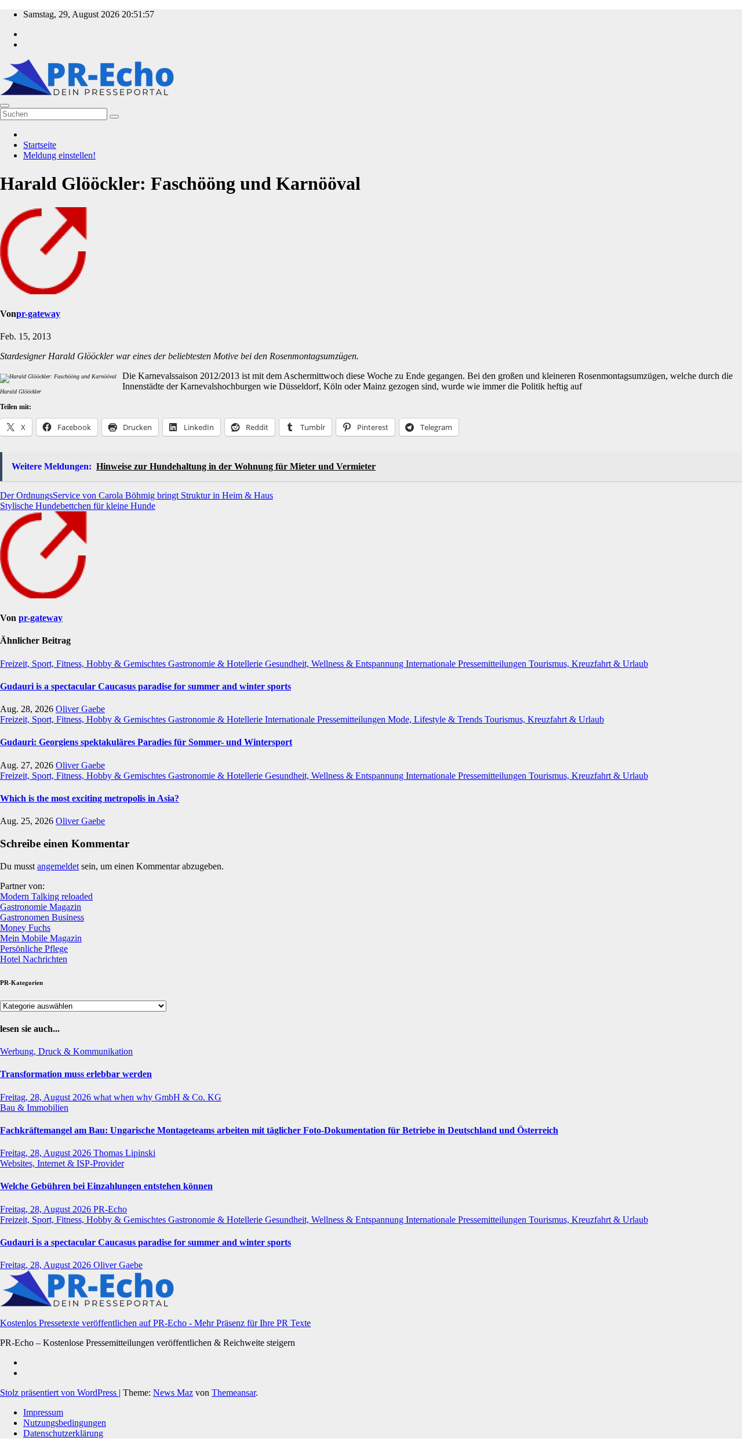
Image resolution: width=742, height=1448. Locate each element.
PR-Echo (110, 1209)
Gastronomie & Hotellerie (216, 664)
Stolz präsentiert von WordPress (59, 1393)
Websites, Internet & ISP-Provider (62, 1163)
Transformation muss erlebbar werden (76, 1074)
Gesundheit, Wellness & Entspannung (335, 664)
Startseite (39, 145)
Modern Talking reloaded (46, 896)
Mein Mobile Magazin (41, 938)
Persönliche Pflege (34, 949)
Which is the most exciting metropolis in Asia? (89, 798)
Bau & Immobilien (34, 1108)
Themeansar (234, 1393)
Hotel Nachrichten (33, 959)
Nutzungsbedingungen (64, 1423)
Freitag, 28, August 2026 (46, 1097)
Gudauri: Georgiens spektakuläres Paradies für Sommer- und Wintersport (146, 742)
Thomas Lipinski (124, 1153)
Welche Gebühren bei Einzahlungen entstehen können (106, 1186)
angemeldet (58, 866)
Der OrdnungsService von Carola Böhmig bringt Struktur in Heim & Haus (136, 495)
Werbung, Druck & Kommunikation (66, 1051)
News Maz (173, 1393)
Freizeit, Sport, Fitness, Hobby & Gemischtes (84, 664)
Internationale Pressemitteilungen (467, 664)
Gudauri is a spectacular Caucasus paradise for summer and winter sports (145, 686)
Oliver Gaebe (80, 709)
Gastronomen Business (42, 917)
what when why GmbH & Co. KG (157, 1097)
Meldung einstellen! (59, 155)
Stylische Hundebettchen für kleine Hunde (77, 506)
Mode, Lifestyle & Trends (436, 719)
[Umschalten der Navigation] (4, 105)
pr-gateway (38, 314)
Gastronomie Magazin (40, 907)
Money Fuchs (25, 928)
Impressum (43, 1412)
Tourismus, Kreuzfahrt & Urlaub (588, 664)
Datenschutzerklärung (63, 1433)
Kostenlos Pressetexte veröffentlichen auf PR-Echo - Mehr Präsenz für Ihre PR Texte (155, 1323)
